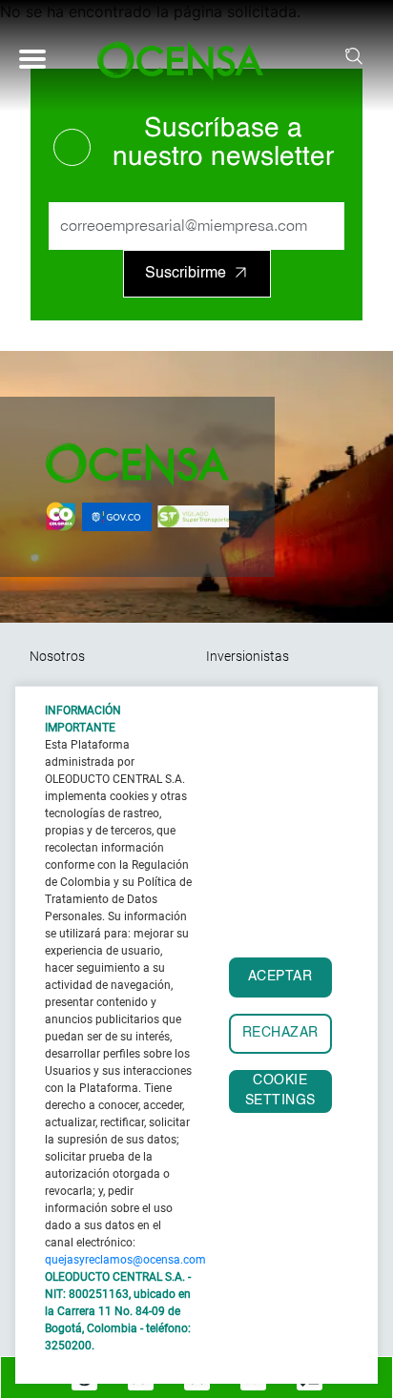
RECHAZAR (280, 1033)
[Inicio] (188, 61)
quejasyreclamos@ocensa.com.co (133, 1259)
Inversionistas (247, 656)
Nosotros (57, 656)
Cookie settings (280, 1090)
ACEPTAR (280, 977)
